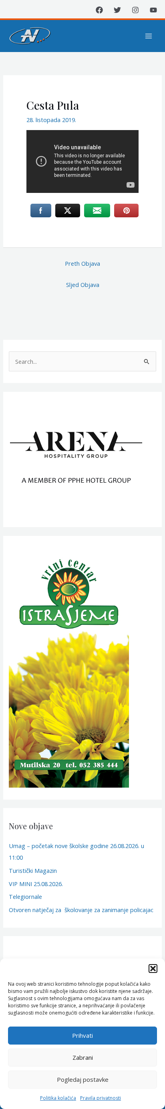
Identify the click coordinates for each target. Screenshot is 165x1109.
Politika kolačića (58, 1098)
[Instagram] (135, 10)
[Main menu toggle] (148, 36)
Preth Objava (82, 263)
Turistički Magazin (33, 870)
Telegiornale (25, 896)
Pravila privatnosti (100, 1098)
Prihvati (82, 1035)
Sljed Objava (82, 285)
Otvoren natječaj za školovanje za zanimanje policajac (81, 910)
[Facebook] (99, 10)
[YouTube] (153, 10)
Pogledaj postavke (83, 1079)
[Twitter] (117, 10)
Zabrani (82, 1057)
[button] (153, 969)
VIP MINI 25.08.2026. (36, 884)
